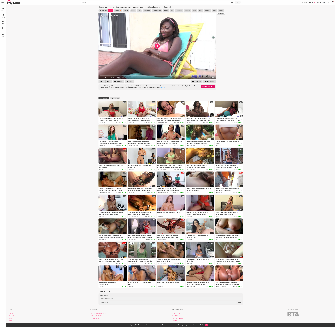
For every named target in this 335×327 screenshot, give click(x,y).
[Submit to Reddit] (209, 15)
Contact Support (96, 315)
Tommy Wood (162, 239)
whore (221, 10)
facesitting (179, 10)
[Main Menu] (2, 2)
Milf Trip (104, 10)
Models (174, 321)
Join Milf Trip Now (207, 86)
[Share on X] (212, 15)
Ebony (133, 10)
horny (194, 10)
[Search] (238, 2)
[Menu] (328, 2)
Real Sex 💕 (312, 2)
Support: (93, 310)
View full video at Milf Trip (196, 15)
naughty (207, 10)
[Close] (210, 324)
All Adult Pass (191, 145)
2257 (10, 321)
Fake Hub (219, 192)
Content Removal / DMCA (98, 313)
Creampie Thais (163, 122)
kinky (200, 10)
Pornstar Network (134, 263)
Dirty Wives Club (134, 145)
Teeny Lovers (133, 239)
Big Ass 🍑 (118, 10)
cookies (156, 325)
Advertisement (177, 313)
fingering (187, 10)
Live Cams (304, 2)
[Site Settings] (332, 2)
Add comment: (104, 295)
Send (239, 302)
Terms (11, 313)
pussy (214, 10)
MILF (139, 10)
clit (172, 10)
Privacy (11, 315)
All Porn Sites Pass (105, 192)
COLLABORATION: (178, 310)
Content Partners (178, 318)
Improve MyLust (95, 318)
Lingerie (166, 10)
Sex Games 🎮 (321, 2)
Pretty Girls (147, 10)
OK (206, 325)
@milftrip (162, 87)
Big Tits (126, 10)
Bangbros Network (163, 192)
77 (109, 10)
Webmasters (176, 315)
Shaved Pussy (157, 10)
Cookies (11, 318)
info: (10, 310)
